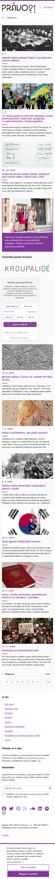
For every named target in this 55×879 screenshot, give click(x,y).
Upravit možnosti (14, 862)
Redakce (9, 713)
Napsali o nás (11, 709)
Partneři (8, 717)
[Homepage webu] (18, 7)
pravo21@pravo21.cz (36, 758)
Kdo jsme (9, 704)
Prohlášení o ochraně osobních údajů (22, 735)
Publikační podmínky (14, 726)
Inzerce (8, 722)
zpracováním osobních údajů (30, 794)
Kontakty (9, 731)
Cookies (5, 835)
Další (47, 674)
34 (48, 682)
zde (39, 761)
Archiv (8, 740)
